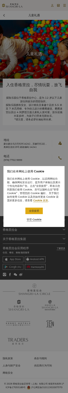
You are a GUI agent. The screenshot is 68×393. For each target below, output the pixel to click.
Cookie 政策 (40, 200)
